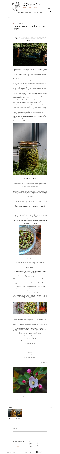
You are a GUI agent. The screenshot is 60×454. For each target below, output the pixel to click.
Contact (30, 446)
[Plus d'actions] (46, 23)
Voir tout (51, 407)
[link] (50, 11)
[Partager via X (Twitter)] (15, 399)
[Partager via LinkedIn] (17, 399)
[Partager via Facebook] (13, 399)
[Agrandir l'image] (18, 308)
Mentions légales (28, 452)
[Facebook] (38, 443)
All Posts (9, 17)
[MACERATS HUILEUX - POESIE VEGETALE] (15, 413)
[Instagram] (38, 445)
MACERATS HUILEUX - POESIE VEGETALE (14, 419)
